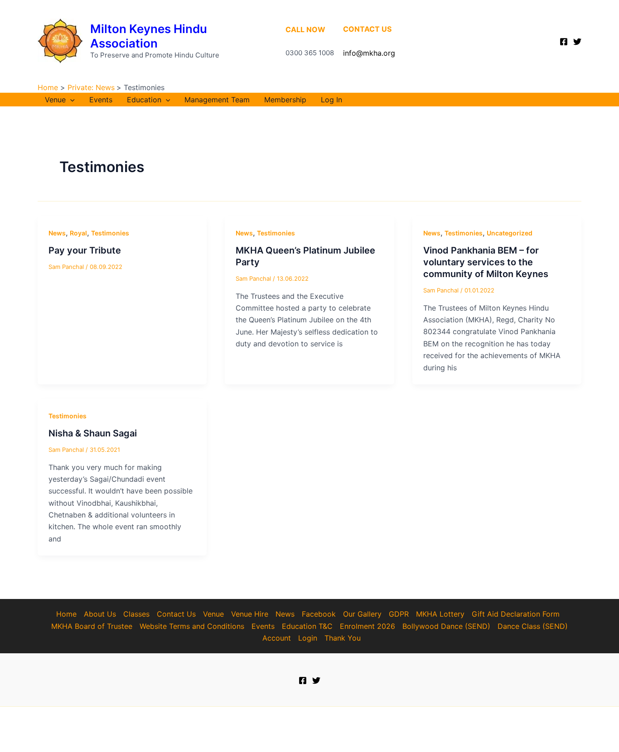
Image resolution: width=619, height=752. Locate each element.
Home (66, 613)
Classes (136, 613)
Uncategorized (509, 233)
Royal (78, 233)
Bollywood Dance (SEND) (446, 626)
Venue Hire (249, 613)
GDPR (399, 613)
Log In (331, 99)
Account (276, 637)
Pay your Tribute (84, 250)
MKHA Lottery (440, 613)
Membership (285, 99)
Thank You (342, 637)
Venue (55, 99)
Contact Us (176, 613)
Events (100, 99)
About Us (100, 613)
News (57, 233)
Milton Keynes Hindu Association (148, 36)
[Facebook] (564, 42)
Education (144, 99)
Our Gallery (362, 613)
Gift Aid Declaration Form (516, 613)
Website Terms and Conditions (192, 626)
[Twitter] (577, 42)
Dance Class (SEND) (533, 626)
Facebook (319, 613)
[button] (70, 99)
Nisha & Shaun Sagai (92, 433)
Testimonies (110, 233)
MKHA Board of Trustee (91, 626)
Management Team (217, 99)
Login (307, 637)
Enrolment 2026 (367, 626)
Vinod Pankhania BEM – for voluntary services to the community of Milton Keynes (485, 262)
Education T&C (307, 626)
